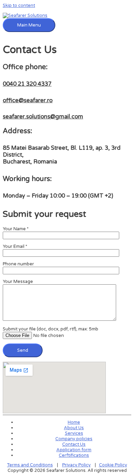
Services (74, 433)
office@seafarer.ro (28, 100)
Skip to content (19, 5)
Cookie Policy (113, 465)
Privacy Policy (76, 465)
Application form (73, 450)
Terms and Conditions (30, 465)
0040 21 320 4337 (27, 84)
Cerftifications (74, 455)
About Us (74, 428)
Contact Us (74, 444)
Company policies (73, 439)
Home (74, 422)
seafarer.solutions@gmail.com (43, 116)
